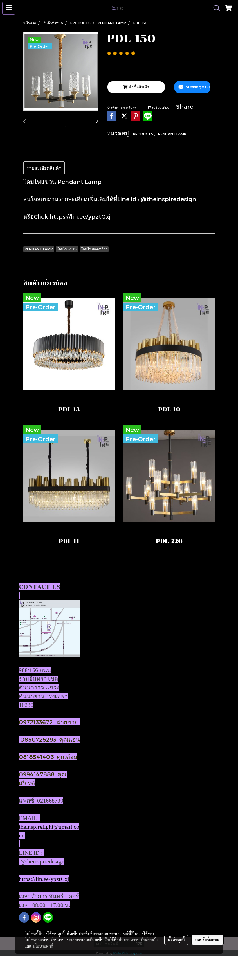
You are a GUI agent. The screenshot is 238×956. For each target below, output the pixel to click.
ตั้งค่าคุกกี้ (176, 939)
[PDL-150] (61, 71)
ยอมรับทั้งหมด (207, 939)
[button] (215, 8)
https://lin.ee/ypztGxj (80, 216)
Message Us (197, 86)
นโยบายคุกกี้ (43, 945)
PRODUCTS (143, 134)
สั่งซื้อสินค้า (138, 86)
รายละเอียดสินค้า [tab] (44, 168)
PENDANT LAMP (172, 134)
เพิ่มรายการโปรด (123, 107)
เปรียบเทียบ (160, 107)
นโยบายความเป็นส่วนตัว (137, 939)
